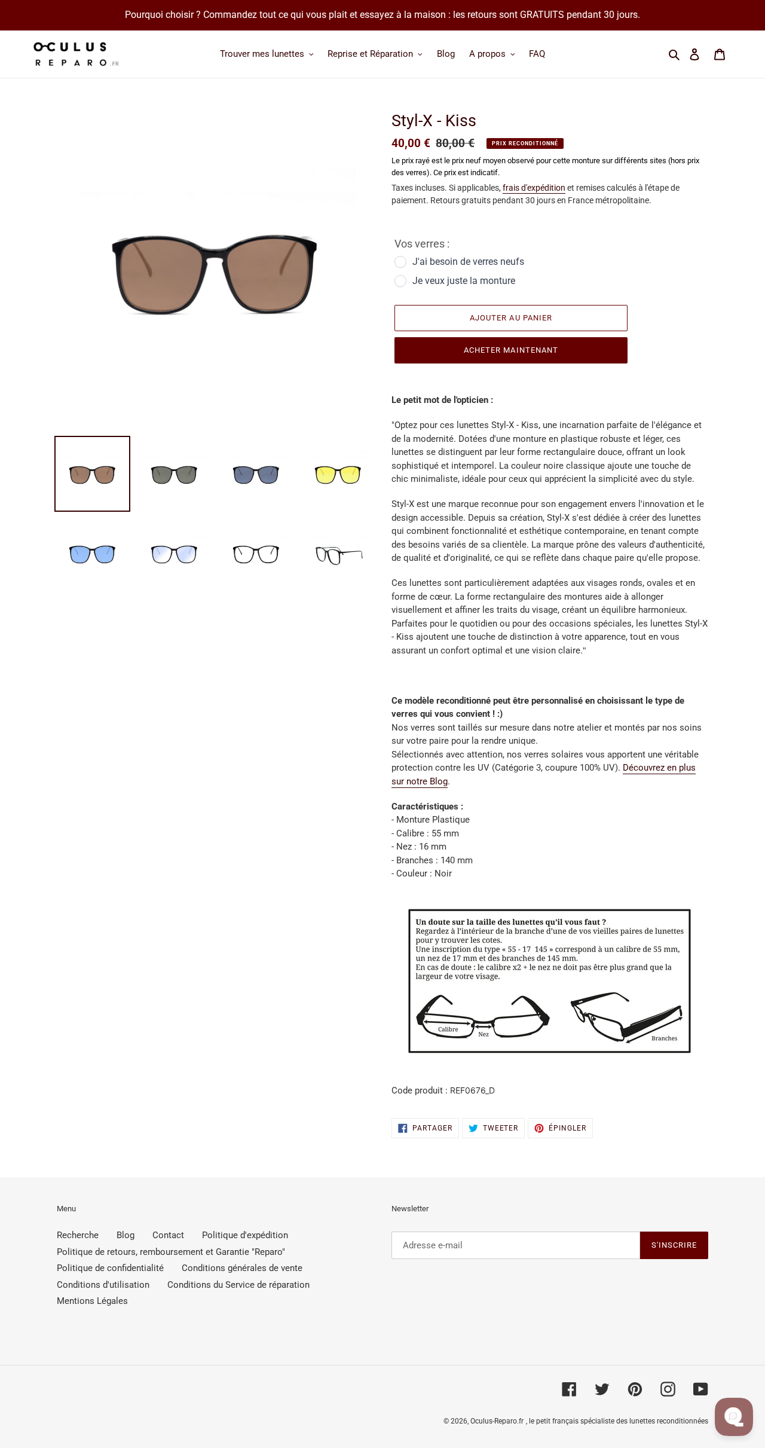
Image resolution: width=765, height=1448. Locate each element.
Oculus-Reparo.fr (497, 1421)
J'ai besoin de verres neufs (468, 261)
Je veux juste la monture (463, 280)
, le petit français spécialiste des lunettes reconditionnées (617, 1421)
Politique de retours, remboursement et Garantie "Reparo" (171, 1252)
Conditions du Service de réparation (238, 1284)
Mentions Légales (92, 1301)
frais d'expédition (534, 188)
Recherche (78, 1235)
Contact (168, 1235)
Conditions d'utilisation (103, 1284)
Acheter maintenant (511, 350)
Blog (125, 1235)
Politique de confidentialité (110, 1268)
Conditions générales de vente (242, 1268)
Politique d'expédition (245, 1235)
